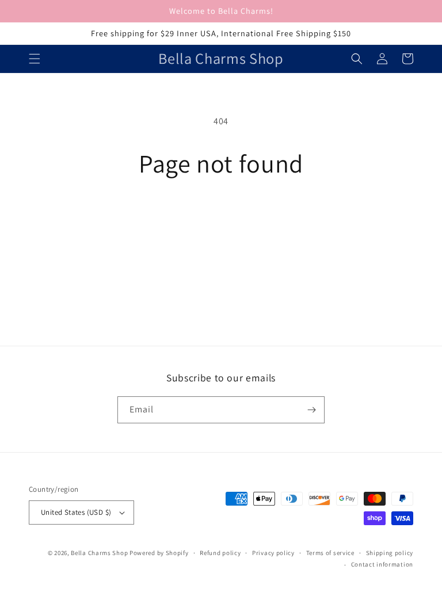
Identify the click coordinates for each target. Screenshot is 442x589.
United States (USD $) (76, 512)
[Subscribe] (311, 409)
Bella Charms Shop (99, 553)
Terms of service (330, 553)
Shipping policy (390, 553)
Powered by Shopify (159, 553)
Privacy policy (273, 553)
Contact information (382, 564)
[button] (34, 58)
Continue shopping (221, 215)
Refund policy (220, 553)
